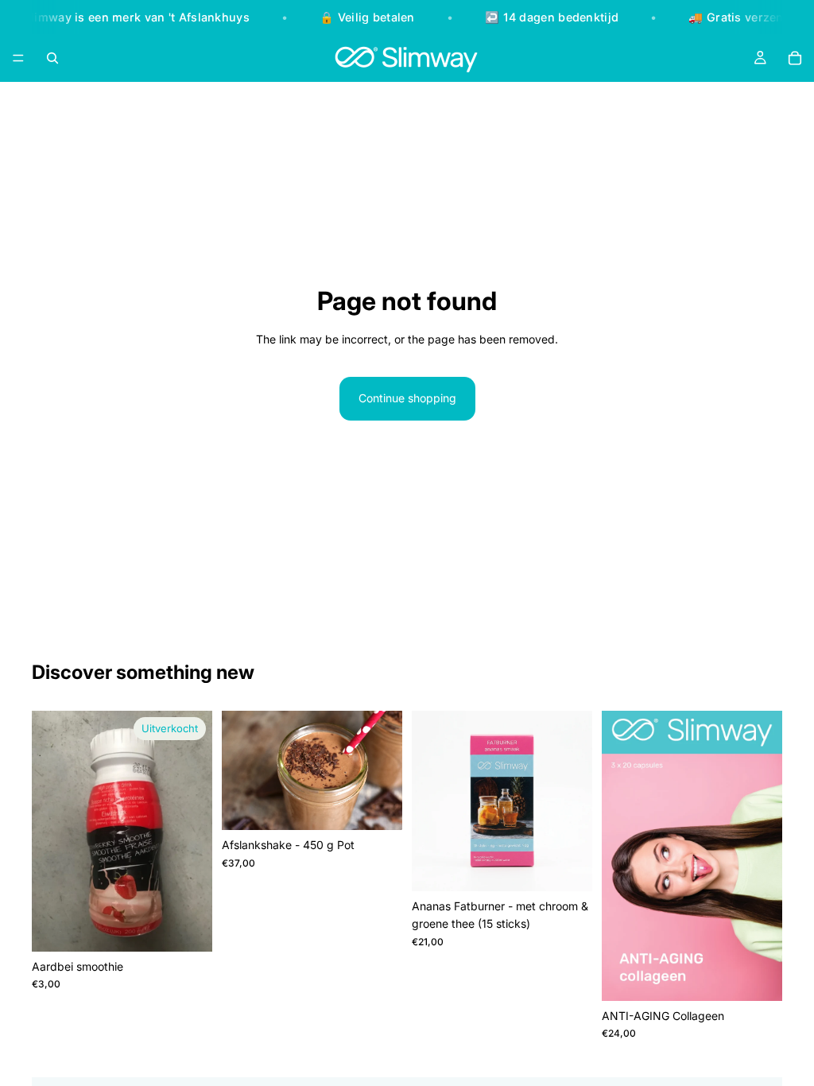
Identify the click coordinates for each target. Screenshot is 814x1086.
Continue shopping (407, 398)
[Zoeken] (52, 58)
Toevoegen (581, 866)
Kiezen (391, 805)
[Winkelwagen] (794, 58)
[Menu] (18, 58)
